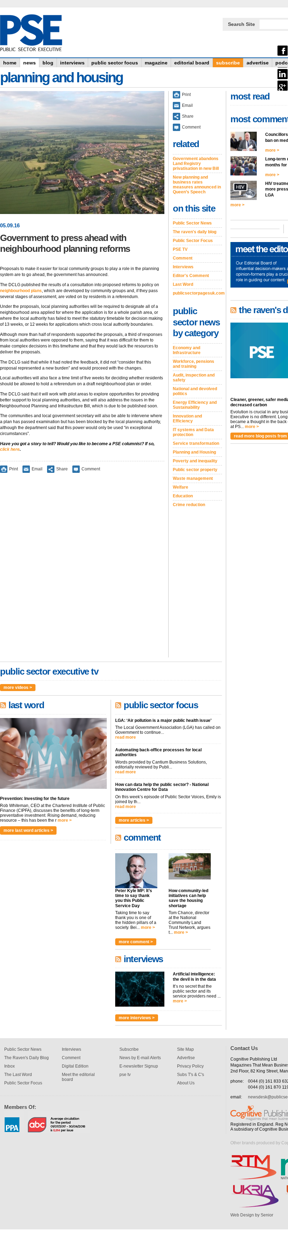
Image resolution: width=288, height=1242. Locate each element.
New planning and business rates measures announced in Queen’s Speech (197, 184)
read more (125, 737)
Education (183, 496)
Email (37, 469)
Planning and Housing (194, 452)
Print (13, 469)
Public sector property (195, 469)
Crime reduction (189, 504)
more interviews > (137, 1017)
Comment (90, 469)
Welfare (180, 487)
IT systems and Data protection (193, 432)
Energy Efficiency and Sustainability (195, 405)
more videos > (18, 687)
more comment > (136, 941)
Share (62, 469)
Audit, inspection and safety (194, 377)
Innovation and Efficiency (187, 418)
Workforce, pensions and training (193, 364)
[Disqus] (82, 569)
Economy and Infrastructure (187, 350)
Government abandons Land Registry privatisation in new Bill (196, 163)
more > (65, 820)
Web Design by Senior (251, 1215)
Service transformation (196, 443)
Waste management (193, 478)
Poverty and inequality (195, 460)
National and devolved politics (195, 391)
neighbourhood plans (21, 290)
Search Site (241, 24)
